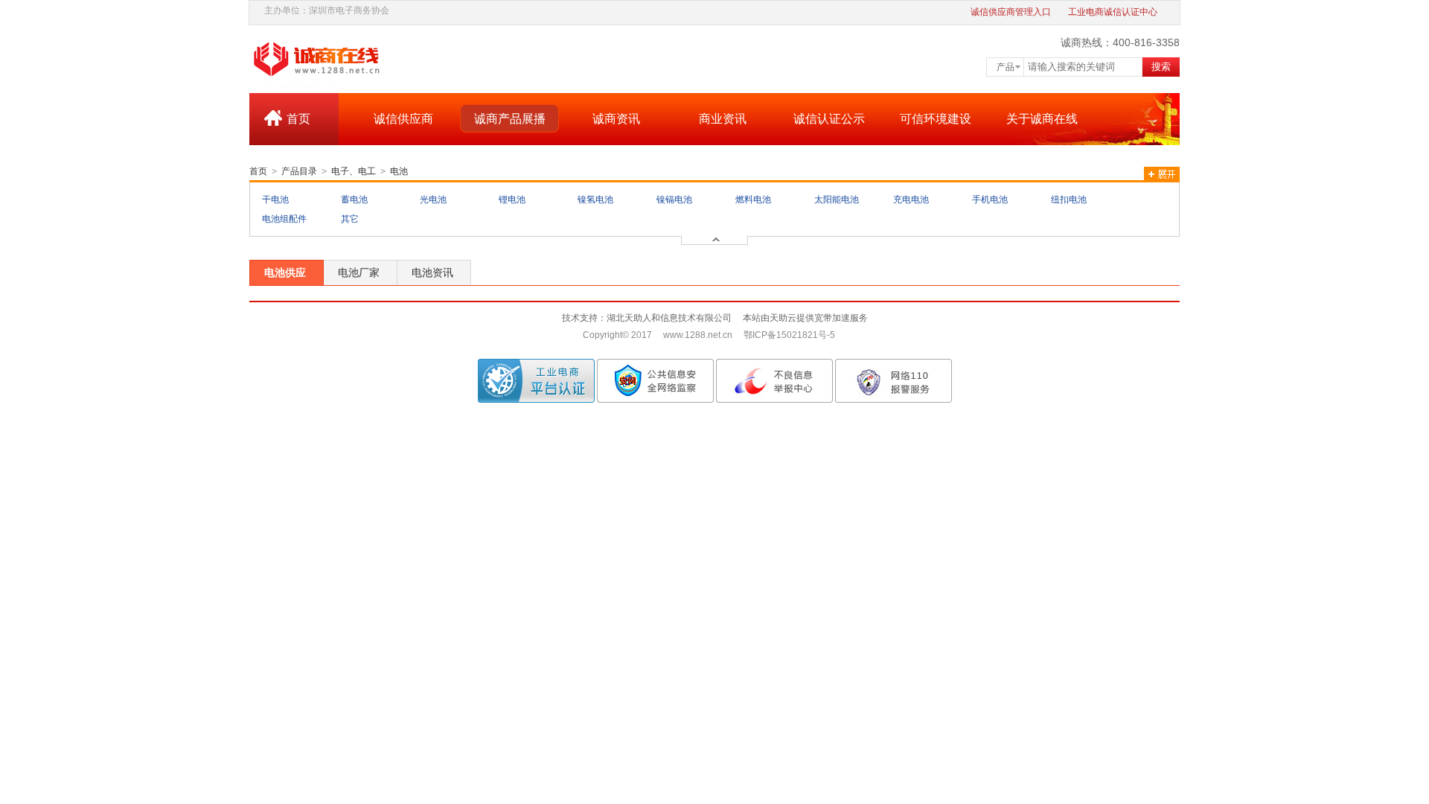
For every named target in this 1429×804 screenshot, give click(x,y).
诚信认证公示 (829, 118)
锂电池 (512, 199)
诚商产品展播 (510, 118)
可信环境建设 (935, 118)
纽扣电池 (1069, 199)
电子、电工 (353, 171)
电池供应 (285, 272)
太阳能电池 (836, 199)
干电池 (275, 199)
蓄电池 (354, 199)
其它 (350, 219)
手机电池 (990, 199)
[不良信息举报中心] (774, 380)
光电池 (433, 199)
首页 (298, 118)
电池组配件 (284, 219)
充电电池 (911, 199)
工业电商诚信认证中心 (1112, 12)
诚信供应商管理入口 (1011, 12)
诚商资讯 (616, 118)
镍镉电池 (674, 199)
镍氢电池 (595, 199)
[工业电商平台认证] (536, 380)
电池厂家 (359, 272)
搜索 (1161, 66)
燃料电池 (753, 199)
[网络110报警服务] (893, 380)
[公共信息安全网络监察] (655, 380)
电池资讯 (432, 272)
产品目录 (299, 171)
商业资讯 (723, 118)
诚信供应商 (403, 118)
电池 (399, 171)
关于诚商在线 (1042, 118)
